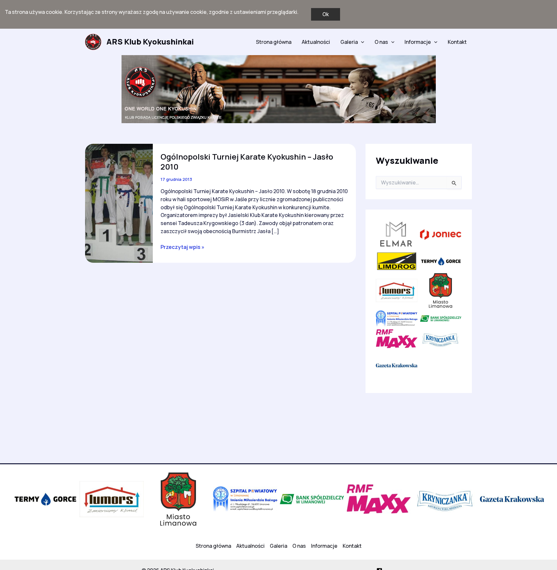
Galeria (349, 41)
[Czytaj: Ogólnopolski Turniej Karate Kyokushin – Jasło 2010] (119, 202)
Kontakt (457, 41)
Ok (325, 14)
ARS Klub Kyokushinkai (150, 41)
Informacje (418, 41)
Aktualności (316, 41)
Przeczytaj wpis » (182, 247)
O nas (381, 41)
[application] (361, 42)
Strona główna (273, 41)
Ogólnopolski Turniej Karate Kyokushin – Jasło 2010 (247, 161)
